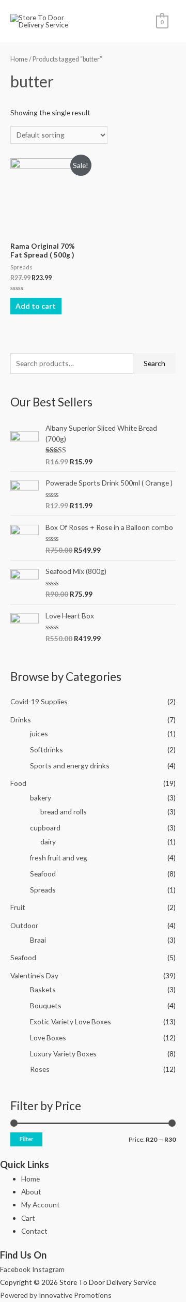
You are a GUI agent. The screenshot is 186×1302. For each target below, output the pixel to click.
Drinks (20, 719)
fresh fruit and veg (58, 857)
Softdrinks (46, 749)
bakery (40, 797)
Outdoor (24, 925)
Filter (26, 1139)
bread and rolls (63, 811)
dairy (48, 841)
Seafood (43, 873)
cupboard (45, 827)
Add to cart (36, 305)
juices (39, 733)
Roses (40, 1069)
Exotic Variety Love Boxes (70, 1021)
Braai (38, 939)
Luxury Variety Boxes (63, 1053)
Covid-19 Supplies (39, 701)
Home (19, 59)
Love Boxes (48, 1037)
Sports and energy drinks (70, 765)
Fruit (17, 907)
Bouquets (45, 1005)
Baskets (43, 989)
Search (154, 363)
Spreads (43, 889)
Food (18, 783)
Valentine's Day (34, 975)
